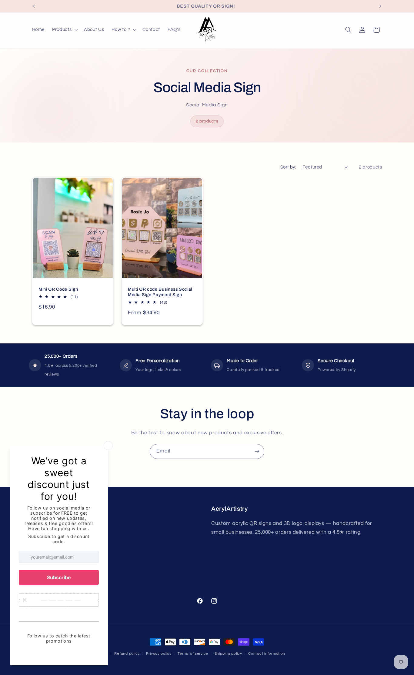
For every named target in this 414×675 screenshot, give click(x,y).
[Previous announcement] (34, 6)
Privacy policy (159, 653)
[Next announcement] (380, 6)
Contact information (266, 653)
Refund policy (127, 653)
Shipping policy (228, 653)
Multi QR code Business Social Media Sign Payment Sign (160, 292)
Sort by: (288, 167)
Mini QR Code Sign (58, 289)
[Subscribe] (257, 451)
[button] (64, 29)
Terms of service (193, 653)
